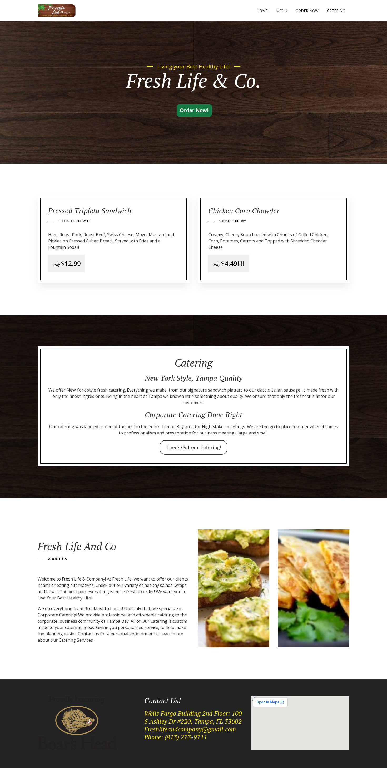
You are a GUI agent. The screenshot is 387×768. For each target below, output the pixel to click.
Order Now (307, 10)
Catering (336, 10)
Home (262, 10)
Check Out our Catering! (193, 447)
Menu (281, 10)
